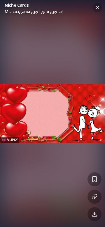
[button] (52, 113)
